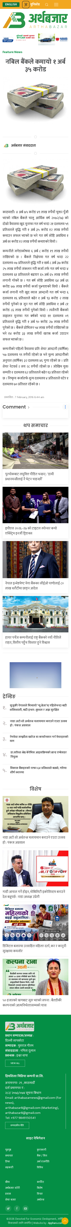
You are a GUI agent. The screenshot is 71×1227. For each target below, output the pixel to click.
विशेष (35, 789)
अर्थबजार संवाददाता (23, 146)
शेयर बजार (10, 1199)
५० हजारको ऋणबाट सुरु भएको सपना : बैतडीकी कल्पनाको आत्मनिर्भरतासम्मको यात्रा (32, 1002)
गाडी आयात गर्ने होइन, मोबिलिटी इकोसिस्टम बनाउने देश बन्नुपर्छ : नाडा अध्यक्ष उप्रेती (34, 894)
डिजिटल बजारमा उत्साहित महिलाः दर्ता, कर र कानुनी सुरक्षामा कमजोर (34, 948)
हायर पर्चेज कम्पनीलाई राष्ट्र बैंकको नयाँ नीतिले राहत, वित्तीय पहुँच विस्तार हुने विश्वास (33, 640)
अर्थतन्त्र (40, 1199)
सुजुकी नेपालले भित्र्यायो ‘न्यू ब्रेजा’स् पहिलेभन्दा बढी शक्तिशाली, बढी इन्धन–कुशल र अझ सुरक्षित (38, 707)
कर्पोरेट (40, 1182)
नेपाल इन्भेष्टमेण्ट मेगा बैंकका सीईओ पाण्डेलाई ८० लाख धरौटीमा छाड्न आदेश (34, 585)
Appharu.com (55, 1223)
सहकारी (9, 1167)
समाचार (9, 1155)
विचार (40, 1193)
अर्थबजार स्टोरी (12, 1188)
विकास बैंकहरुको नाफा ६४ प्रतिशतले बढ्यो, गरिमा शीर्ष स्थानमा (38, 770)
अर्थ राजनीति (43, 1161)
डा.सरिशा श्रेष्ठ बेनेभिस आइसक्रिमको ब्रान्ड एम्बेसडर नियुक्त (39, 754)
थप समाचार (35, 425)
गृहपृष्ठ (8, 1149)
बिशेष (40, 1188)
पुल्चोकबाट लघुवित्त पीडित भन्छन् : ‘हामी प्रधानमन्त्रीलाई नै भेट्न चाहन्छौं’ (29, 476)
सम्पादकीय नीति (17, 1125)
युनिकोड (35, 4)
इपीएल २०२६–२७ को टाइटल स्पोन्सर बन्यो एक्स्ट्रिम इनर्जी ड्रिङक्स (31, 530)
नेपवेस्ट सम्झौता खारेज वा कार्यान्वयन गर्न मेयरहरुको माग (39, 739)
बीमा (7, 1182)
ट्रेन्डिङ (9, 696)
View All (15, 1063)
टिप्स (7, 1161)
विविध (40, 1167)
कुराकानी (41, 1149)
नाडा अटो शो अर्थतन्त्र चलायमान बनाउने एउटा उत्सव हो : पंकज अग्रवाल (38, 723)
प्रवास (8, 1193)
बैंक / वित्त (42, 1155)
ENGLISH (11, 4)
